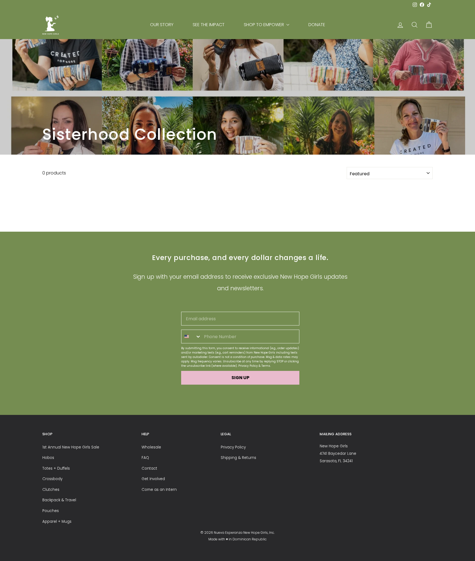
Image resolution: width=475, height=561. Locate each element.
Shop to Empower (264, 24)
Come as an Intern (159, 489)
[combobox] (191, 336)
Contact (149, 468)
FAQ (145, 457)
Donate (316, 24)
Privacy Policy (248, 366)
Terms (265, 366)
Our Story (161, 24)
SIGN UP (240, 377)
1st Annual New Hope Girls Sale (70, 447)
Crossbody (52, 478)
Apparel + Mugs (56, 521)
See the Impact (209, 24)
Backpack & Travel (59, 500)
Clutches (50, 489)
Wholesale (151, 447)
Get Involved (153, 478)
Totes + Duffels (56, 468)
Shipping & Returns (238, 457)
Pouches (50, 510)
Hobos (48, 457)
